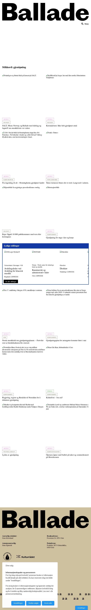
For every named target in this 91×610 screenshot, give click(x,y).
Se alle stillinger (10, 281)
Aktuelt (6, 119)
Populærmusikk (52, 179)
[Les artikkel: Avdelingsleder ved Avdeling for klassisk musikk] (16, 264)
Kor (4, 337)
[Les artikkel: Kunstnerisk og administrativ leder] (44, 264)
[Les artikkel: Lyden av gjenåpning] (23, 429)
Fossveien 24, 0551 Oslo (55, 538)
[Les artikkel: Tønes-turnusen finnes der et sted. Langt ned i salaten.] (67, 157)
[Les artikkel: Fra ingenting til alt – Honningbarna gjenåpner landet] (23, 157)
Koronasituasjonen (53, 451)
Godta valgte (34, 603)
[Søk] (82, 24)
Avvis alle (48, 603)
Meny (86, 24)
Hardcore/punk (8, 179)
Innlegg (49, 391)
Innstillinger (81, 608)
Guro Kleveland (7, 538)
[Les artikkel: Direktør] (72, 264)
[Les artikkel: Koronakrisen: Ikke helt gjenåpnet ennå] (67, 100)
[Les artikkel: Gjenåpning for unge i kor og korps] (67, 212)
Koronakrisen (51, 234)
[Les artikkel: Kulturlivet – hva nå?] (67, 372)
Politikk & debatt (9, 451)
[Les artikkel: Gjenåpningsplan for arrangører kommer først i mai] (67, 315)
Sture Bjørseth (7, 545)
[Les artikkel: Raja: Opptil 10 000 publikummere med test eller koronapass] (23, 212)
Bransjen (6, 122)
